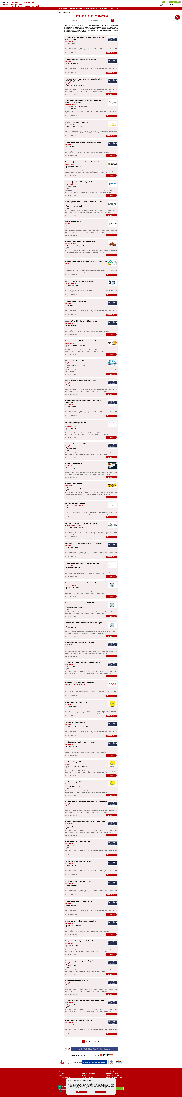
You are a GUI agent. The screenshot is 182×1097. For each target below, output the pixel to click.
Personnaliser (81, 1091)
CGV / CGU (111, 1084)
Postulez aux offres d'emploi (91, 15)
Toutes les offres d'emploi (88, 1073)
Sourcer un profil (62, 8)
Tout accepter (100, 1091)
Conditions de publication (112, 1075)
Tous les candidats (87, 1071)
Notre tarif (61, 1075)
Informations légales (111, 1071)
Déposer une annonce (76, 8)
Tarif (111, 8)
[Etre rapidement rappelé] (177, 17)
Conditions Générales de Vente (114, 1077)
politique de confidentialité (77, 1085)
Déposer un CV (103, 8)
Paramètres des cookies (112, 1073)
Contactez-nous (63, 1071)
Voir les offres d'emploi (90, 8)
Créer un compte (176, 4)
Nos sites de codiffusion (65, 1077)
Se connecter (165, 4)
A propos (118, 8)
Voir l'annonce (111, 52)
